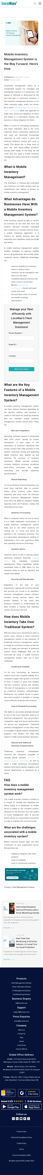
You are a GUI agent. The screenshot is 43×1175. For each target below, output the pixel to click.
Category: (8, 887)
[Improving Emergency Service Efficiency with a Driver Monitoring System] (9, 908)
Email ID (13, 344)
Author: (7, 80)
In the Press (21, 1045)
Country (12, 356)
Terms (21, 1149)
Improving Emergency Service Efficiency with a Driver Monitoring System (27, 910)
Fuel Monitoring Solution (21, 994)
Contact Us (21, 1034)
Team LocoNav (15, 80)
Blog (21, 1037)
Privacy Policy (21, 1131)
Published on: (9, 77)
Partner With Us (21, 1049)
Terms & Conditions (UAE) (21, 1155)
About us (21, 1030)
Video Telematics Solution (21, 987)
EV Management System (21, 991)
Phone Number (16, 333)
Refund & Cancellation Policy (21, 1137)
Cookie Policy (21, 1143)
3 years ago (20, 903)
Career (21, 1041)
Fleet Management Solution (23, 887)
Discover (7, 928)
